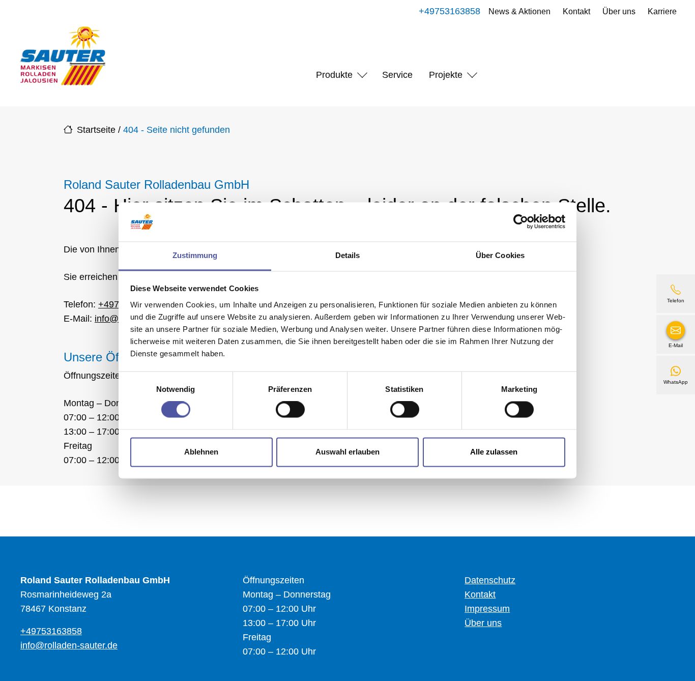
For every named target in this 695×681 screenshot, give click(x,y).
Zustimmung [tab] (195, 255)
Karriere (662, 11)
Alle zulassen (493, 451)
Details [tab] (347, 255)
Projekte (445, 75)
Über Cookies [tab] (500, 255)
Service (397, 75)
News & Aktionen (519, 11)
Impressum (487, 609)
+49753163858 (449, 11)
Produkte (334, 75)
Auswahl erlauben (347, 451)
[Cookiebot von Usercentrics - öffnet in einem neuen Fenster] (520, 222)
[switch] (290, 410)
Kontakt (576, 11)
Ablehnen (201, 451)
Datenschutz (490, 580)
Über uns (618, 11)
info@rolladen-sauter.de (69, 645)
